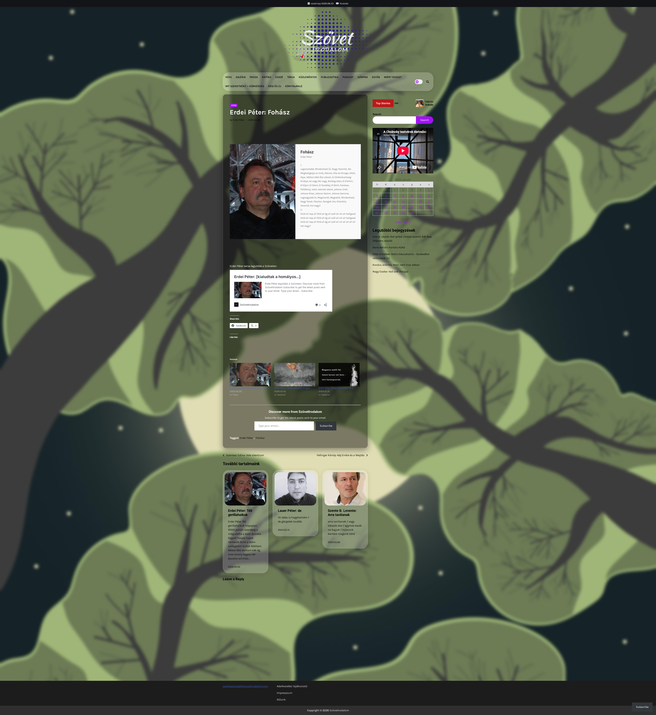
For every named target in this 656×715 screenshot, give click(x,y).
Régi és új (274, 86)
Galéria (241, 77)
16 (403, 201)
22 (394, 207)
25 (420, 207)
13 (377, 201)
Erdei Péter (246, 438)
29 (394, 212)
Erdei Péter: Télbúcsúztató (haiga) (292, 387)
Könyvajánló (293, 86)
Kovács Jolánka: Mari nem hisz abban (396, 264)
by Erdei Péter (237, 120)
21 (386, 207)
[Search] (428, 82)
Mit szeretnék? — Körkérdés (244, 86)
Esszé (279, 77)
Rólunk (281, 699)
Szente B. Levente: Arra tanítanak (342, 513)
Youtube (344, 3)
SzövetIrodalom (339, 710)
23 (403, 207)
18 (420, 201)
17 (412, 201)
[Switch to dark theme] (419, 81)
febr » (407, 221)
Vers (228, 77)
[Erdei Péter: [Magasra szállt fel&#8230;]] (339, 374)
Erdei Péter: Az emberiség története (248, 387)
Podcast (348, 77)
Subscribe (326, 425)
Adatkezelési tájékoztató (292, 686)
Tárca (291, 77)
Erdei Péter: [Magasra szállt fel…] (336, 387)
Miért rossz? (393, 77)
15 (394, 201)
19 (429, 201)
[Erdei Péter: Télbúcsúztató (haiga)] (294, 374)
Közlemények (308, 77)
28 (386, 212)
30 (403, 212)
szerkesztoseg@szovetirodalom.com (245, 686)
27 (377, 212)
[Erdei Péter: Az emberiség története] (250, 374)
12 (429, 195)
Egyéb (376, 77)
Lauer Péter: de (290, 511)
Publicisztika (329, 77)
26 (428, 207)
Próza (254, 77)
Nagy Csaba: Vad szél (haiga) (390, 271)
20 (377, 207)
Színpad (363, 77)
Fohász (260, 438)
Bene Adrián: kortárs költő (389, 247)
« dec (398, 221)
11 (420, 195)
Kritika (266, 77)
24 (411, 207)
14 (386, 201)
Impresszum (284, 692)
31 (412, 212)
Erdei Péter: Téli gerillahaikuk (240, 513)
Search (377, 114)
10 (412, 195)
